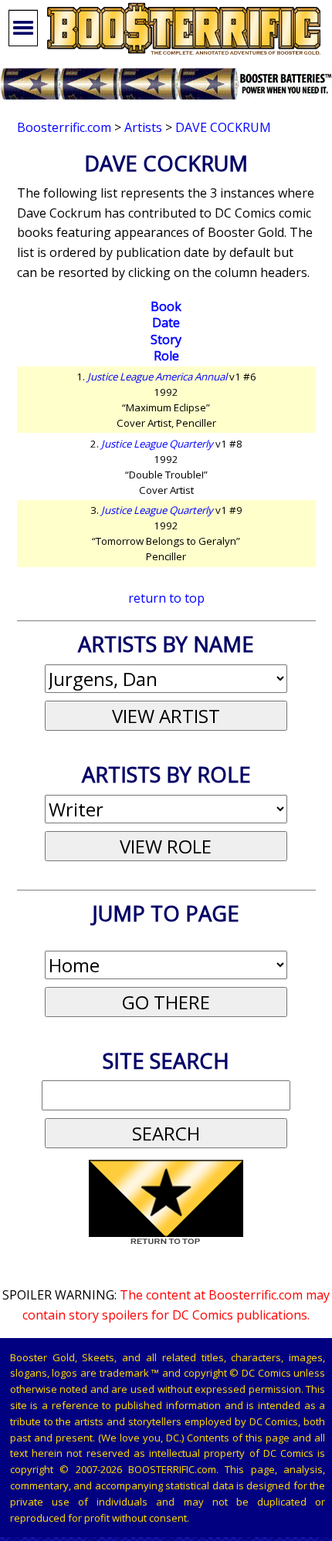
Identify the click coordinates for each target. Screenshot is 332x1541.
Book (166, 306)
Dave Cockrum (223, 127)
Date (166, 322)
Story (166, 339)
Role (166, 355)
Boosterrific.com (64, 127)
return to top (166, 598)
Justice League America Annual (157, 377)
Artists (143, 127)
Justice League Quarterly (157, 444)
